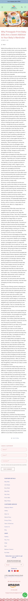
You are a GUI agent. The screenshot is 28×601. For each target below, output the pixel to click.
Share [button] (4, 44)
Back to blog (16, 438)
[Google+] (12, 571)
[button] (2, 7)
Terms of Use (15, 576)
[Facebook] (9, 571)
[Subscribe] (22, 564)
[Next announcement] (25, 1)
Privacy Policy (8, 576)
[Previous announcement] (2, 1)
